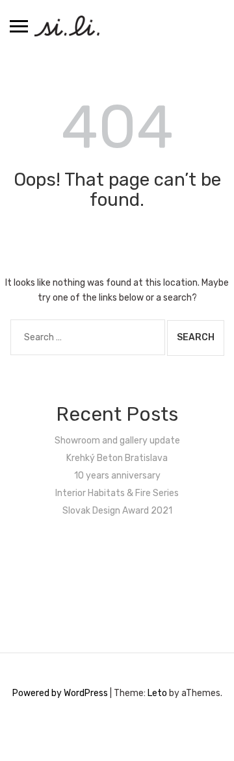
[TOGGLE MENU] (19, 26)
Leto (157, 693)
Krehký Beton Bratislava (117, 458)
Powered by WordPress (60, 693)
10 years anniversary (117, 475)
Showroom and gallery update (117, 440)
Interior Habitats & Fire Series (117, 493)
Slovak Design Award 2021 (117, 510)
